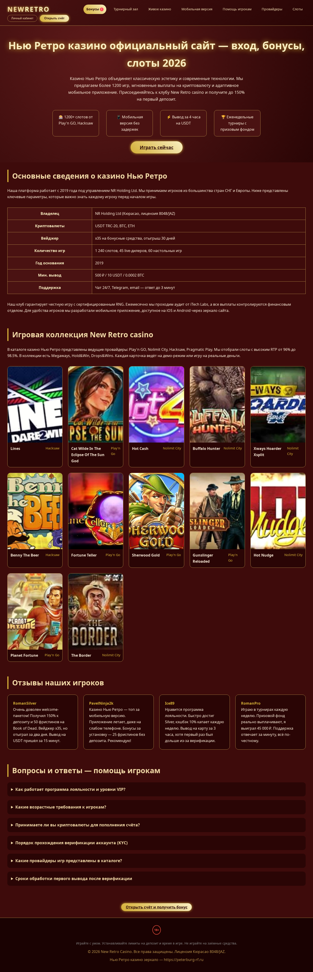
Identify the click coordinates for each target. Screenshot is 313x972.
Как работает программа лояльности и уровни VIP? (70, 789)
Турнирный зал (126, 9)
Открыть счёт (54, 18)
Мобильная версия (196, 9)
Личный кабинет (22, 18)
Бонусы (94, 9)
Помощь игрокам (237, 9)
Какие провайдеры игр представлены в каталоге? (68, 860)
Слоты (298, 9)
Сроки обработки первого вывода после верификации (73, 878)
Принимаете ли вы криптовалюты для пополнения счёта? (77, 825)
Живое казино (159, 9)
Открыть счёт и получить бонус (156, 907)
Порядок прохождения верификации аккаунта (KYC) (71, 842)
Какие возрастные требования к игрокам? (60, 807)
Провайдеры (272, 9)
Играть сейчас (156, 147)
